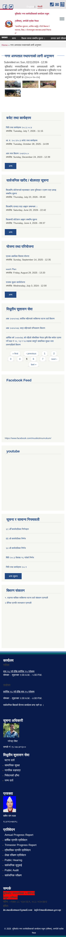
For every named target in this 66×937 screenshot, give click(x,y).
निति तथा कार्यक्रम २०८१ (16, 567)
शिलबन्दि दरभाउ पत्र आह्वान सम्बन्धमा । (21, 206)
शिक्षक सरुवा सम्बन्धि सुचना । (31, 38)
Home (5, 45)
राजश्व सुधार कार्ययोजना (15, 282)
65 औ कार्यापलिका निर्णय (16, 538)
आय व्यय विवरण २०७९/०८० (17, 153)
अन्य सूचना (13, 576)
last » (33, 364)
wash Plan (11, 269)
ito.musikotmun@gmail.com (17, 910)
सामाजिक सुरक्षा (12, 765)
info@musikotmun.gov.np (47, 910)
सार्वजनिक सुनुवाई (13, 865)
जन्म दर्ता (9, 780)
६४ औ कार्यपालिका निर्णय (16, 548)
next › (54, 359)
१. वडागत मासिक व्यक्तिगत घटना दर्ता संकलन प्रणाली (27, 597)
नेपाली (39, 6)
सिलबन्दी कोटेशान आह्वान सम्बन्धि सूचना (21, 219)
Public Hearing (13, 860)
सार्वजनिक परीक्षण (13, 875)
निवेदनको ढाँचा (12, 775)
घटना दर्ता (10, 760)
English (30, 6)
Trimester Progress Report (21, 845)
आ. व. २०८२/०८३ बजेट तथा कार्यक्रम (21, 140)
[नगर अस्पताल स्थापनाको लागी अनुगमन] (13, 84)
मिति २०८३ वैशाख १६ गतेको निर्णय (20, 557)
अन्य (10, 166)
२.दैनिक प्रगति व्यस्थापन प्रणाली (18, 603)
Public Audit (12, 870)
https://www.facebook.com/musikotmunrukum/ (28, 438)
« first (15, 353)
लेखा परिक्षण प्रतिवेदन (15, 855)
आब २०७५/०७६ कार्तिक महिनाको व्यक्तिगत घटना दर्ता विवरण (30, 318)
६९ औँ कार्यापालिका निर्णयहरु (17, 529)
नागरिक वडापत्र (13, 770)
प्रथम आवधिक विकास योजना (17, 256)
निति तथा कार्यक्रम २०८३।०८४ (19, 127)
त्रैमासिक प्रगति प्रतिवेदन (18, 850)
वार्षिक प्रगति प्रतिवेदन (16, 840)
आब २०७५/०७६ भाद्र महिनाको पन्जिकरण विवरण (25, 328)
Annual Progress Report (19, 834)
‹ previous (31, 353)
